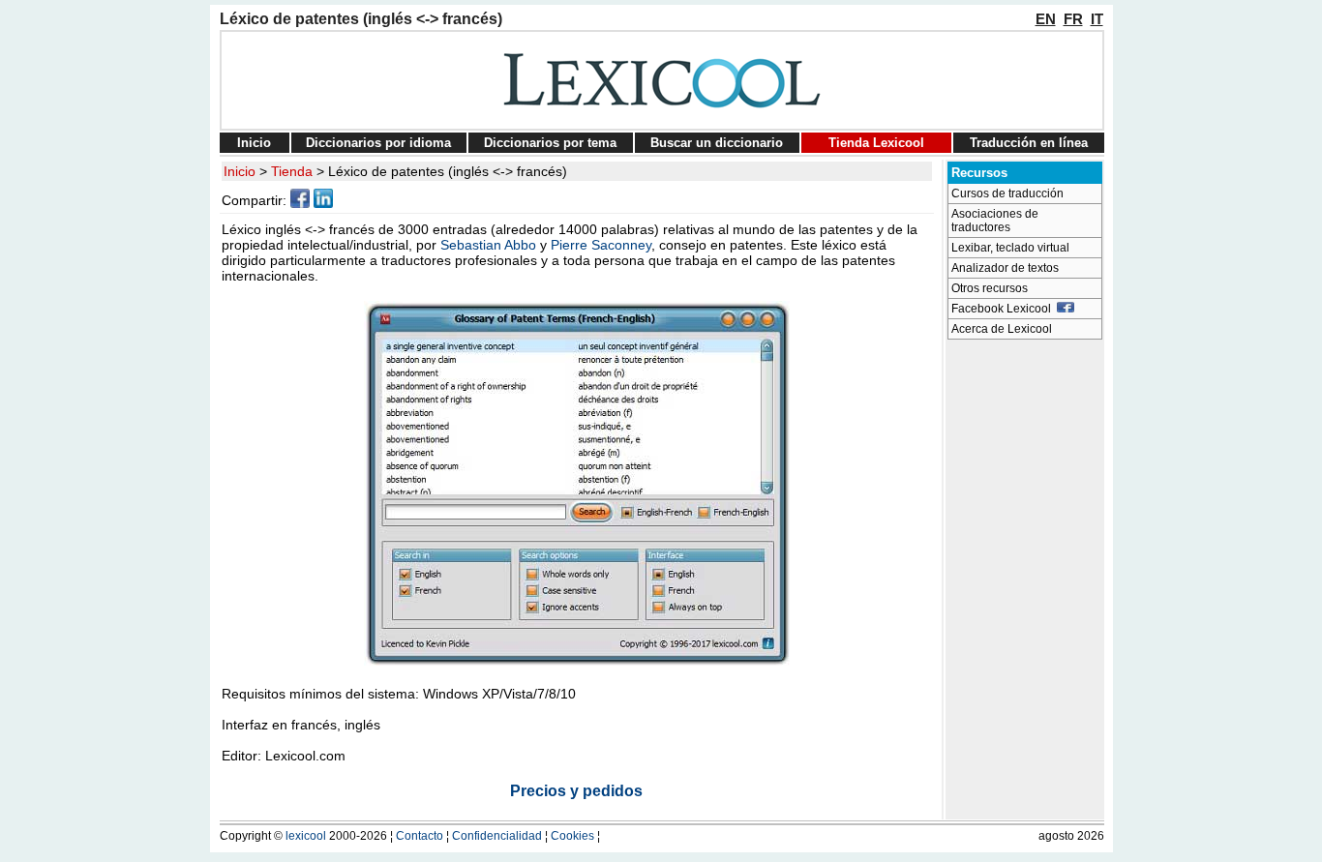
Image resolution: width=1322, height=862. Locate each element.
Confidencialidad (497, 836)
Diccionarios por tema (550, 142)
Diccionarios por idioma (378, 142)
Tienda (292, 171)
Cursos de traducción (1007, 193)
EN (1046, 19)
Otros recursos (989, 288)
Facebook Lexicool (1004, 308)
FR (1073, 19)
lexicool (305, 836)
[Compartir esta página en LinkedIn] (323, 203)
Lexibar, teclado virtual (1010, 247)
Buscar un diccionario (716, 142)
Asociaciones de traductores (994, 220)
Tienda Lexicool (876, 142)
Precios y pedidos (576, 791)
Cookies (572, 836)
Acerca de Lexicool (1001, 329)
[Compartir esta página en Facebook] (300, 203)
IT (1097, 19)
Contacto (419, 836)
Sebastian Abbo (488, 245)
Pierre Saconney (601, 245)
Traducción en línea (1029, 142)
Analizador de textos (1005, 268)
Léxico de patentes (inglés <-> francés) (447, 171)
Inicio (254, 142)
